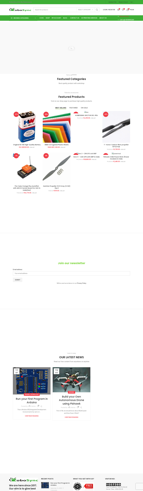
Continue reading (32, 416)
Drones (71, 392)
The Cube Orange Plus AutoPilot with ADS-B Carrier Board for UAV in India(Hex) (26, 188)
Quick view (39, 119)
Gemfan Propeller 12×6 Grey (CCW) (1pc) (56, 187)
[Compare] (39, 114)
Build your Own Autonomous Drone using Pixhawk (71, 400)
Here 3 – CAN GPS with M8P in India (86, 157)
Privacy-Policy (81, 283)
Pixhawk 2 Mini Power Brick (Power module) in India (116, 158)
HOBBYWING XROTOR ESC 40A (86, 115)
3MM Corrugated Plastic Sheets (57, 145)
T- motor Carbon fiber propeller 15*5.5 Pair (116, 146)
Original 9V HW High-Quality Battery (27, 145)
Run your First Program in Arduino (32, 400)
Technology (34, 394)
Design (27, 394)
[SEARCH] (97, 9)
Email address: (18, 269)
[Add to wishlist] (39, 123)
